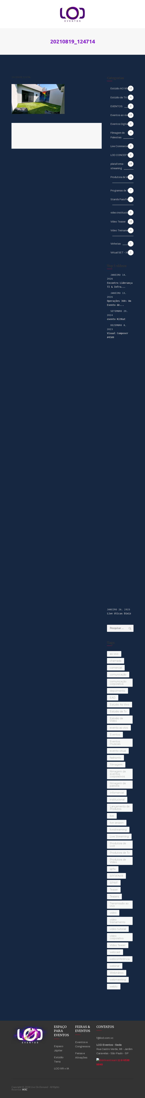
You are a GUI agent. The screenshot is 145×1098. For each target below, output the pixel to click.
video (113, 912)
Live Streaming (119, 836)
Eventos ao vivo (120, 115)
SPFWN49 (116, 875)
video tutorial (118, 929)
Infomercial (117, 792)
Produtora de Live (118, 844)
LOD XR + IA (61, 1068)
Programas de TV (120, 190)
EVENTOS (117, 106)
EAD (112, 697)
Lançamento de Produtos (120, 808)
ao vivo (114, 653)
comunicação (118, 674)
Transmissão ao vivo (119, 904)
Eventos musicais (115, 743)
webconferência (120, 959)
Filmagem (116, 764)
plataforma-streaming (117, 166)
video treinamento (117, 921)
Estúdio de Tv (118, 711)
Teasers (114, 896)
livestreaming (118, 829)
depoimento (117, 690)
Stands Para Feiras (121, 199)
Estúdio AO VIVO (120, 88)
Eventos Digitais (120, 124)
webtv (114, 986)
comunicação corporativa (118, 682)
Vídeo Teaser (118, 221)
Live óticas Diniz (119, 613)
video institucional (121, 212)
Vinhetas (116, 243)
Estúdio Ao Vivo (119, 704)
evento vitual (118, 750)
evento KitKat (116, 319)
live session (117, 822)
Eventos (115, 734)
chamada (115, 660)
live (112, 815)
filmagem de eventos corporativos (118, 774)
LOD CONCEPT (120, 155)
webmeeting (118, 979)
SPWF (114, 882)
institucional (117, 799)
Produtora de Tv (120, 852)
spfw (113, 869)
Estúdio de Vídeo (116, 719)
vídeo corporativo (117, 937)
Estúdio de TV (119, 97)
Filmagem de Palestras (118, 135)
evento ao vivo (119, 727)
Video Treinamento (121, 230)
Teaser (114, 889)
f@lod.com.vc (104, 1038)
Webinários (116, 972)
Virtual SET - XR (120, 252)
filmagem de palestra (118, 784)
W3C (24, 1089)
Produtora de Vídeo (121, 177)
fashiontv (115, 757)
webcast (115, 952)
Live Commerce (119, 146)
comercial (116, 667)
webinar (115, 966)
